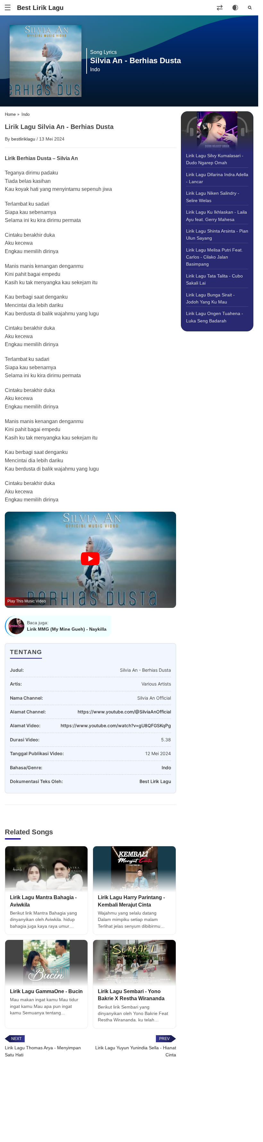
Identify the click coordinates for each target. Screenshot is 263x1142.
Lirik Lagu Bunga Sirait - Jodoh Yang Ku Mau (210, 298)
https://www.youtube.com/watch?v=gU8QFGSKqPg (116, 725)
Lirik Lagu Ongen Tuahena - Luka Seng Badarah (214, 317)
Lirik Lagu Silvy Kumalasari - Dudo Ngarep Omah (214, 159)
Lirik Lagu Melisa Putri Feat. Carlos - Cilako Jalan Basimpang (214, 257)
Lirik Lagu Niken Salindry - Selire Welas (212, 197)
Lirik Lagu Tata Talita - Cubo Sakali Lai (214, 279)
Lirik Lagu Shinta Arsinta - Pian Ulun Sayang (217, 234)
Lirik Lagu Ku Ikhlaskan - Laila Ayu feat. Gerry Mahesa (216, 215)
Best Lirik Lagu (40, 7)
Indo (166, 767)
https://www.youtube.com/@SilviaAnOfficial (124, 711)
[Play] (90, 559)
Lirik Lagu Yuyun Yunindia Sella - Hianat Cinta (135, 1051)
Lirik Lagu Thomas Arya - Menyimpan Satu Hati (43, 1051)
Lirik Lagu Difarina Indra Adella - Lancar (217, 178)
